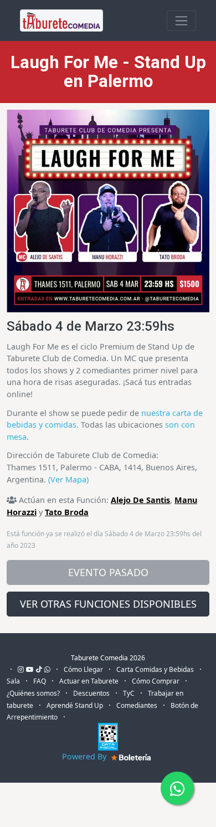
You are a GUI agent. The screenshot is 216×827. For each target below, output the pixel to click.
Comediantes (136, 705)
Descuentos (91, 693)
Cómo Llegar (83, 669)
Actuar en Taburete (89, 681)
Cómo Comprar (155, 681)
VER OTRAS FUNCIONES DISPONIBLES (108, 603)
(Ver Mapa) (68, 479)
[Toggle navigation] (181, 21)
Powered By (85, 756)
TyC (129, 693)
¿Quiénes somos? (33, 693)
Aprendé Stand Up (75, 705)
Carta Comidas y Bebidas (155, 669)
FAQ (39, 681)
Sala (13, 681)
